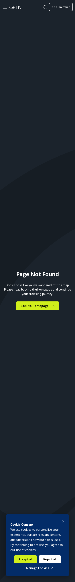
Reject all (49, 559)
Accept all (25, 559)
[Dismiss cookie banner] (63, 521)
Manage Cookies (37, 568)
